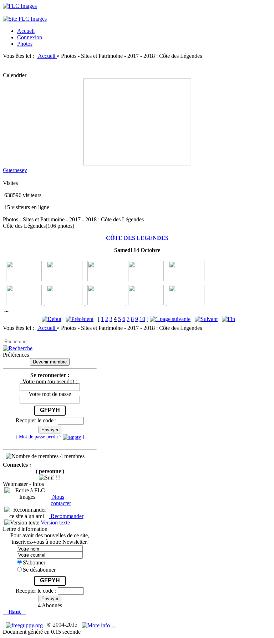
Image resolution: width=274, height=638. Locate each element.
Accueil (47, 56)
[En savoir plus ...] (99, 625)
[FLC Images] (20, 6)
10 (142, 319)
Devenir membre (50, 362)
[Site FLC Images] (25, 19)
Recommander (66, 516)
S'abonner (34, 562)
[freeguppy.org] (25, 625)
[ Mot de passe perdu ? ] (50, 436)
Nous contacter (61, 500)
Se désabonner (39, 570)
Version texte (54, 522)
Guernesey (15, 170)
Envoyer (50, 429)
